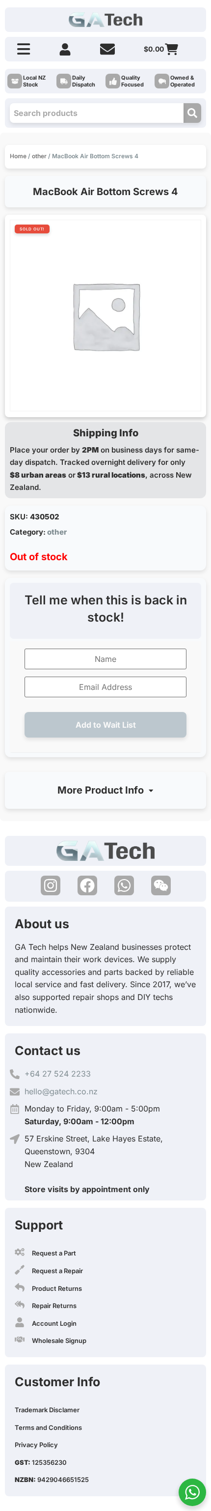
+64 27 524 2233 (58, 1074)
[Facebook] (87, 885)
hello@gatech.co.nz (61, 1091)
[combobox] (97, 113)
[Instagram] (50, 885)
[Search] (192, 113)
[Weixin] (161, 885)
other (39, 156)
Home (18, 156)
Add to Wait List (106, 725)
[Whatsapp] (124, 885)
